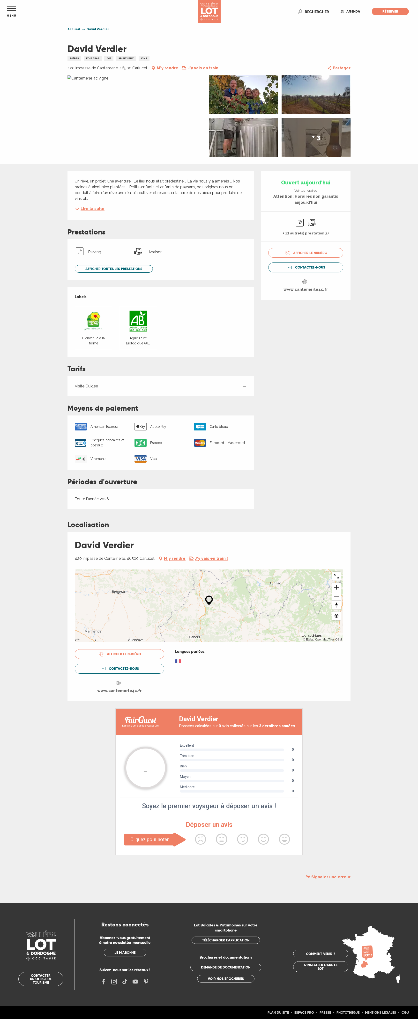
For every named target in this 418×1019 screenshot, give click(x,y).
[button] (317, 11)
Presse (325, 1012)
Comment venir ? (320, 954)
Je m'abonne (124, 952)
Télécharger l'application (225, 940)
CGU (405, 1012)
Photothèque (347, 1012)
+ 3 (316, 137)
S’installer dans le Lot (320, 966)
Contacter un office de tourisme (41, 979)
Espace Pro (304, 1012)
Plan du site (278, 1012)
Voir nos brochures (226, 978)
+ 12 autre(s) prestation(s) (306, 233)
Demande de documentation (225, 967)
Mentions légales (380, 1012)
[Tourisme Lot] (209, 11)
